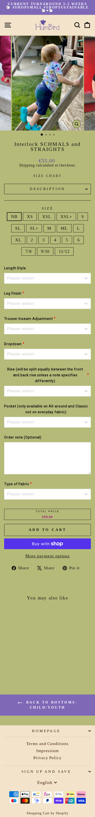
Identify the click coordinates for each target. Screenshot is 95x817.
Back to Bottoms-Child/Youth (50, 705)
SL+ (34, 228)
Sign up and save (46, 771)
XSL (46, 216)
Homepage (46, 731)
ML (64, 228)
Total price (47, 511)
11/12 (64, 251)
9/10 (45, 251)
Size (48, 208)
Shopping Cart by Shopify (47, 813)
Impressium (47, 750)
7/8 (28, 251)
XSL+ (66, 216)
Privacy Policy (47, 758)
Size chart (47, 176)
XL (18, 239)
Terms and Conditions (47, 743)
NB (14, 216)
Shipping (27, 165)
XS (30, 216)
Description (47, 189)
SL (18, 228)
